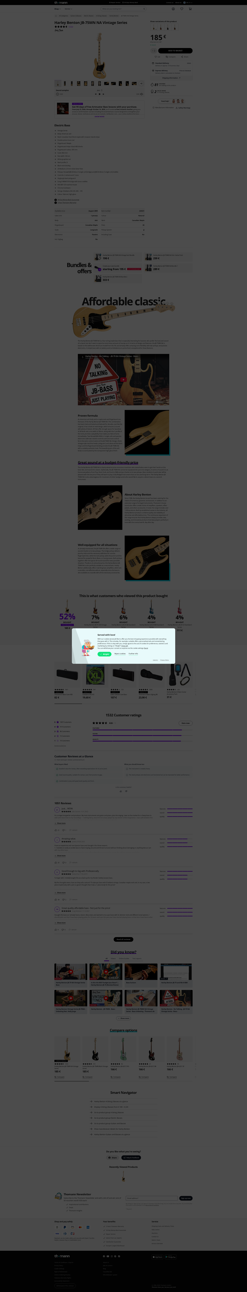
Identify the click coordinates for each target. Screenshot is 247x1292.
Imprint (155, 660)
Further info (133, 653)
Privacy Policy (164, 660)
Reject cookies (120, 653)
